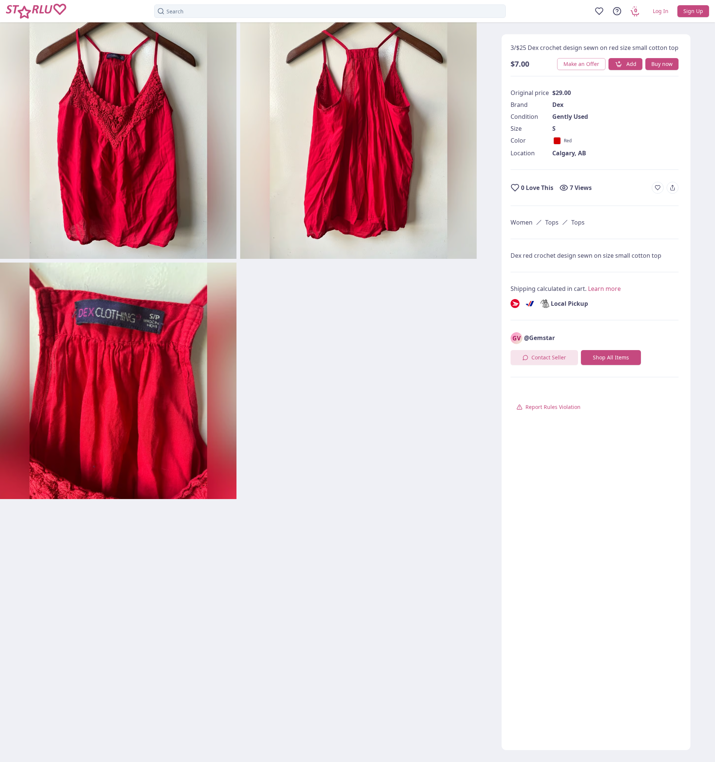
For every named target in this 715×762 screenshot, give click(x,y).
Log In (660, 11)
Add (631, 63)
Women (522, 222)
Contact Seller (548, 357)
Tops (552, 222)
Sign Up (693, 11)
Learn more (604, 289)
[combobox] (330, 11)
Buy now (662, 63)
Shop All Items (611, 357)
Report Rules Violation (553, 406)
